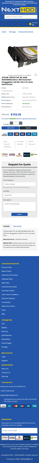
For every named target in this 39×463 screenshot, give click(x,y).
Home (4, 32)
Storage (12, 32)
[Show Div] (10, 24)
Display (4, 327)
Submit (19, 214)
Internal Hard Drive (25, 32)
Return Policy (6, 271)
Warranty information (10, 275)
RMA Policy (6, 283)
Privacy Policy (7, 267)
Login (4, 357)
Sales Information (8, 306)
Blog (3, 314)
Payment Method (8, 298)
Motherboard (6, 335)
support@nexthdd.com (9, 395)
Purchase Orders (8, 291)
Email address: (8, 180)
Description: (7, 200)
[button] (34, 24)
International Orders (9, 287)
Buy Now (28, 128)
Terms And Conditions (10, 294)
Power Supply (7, 343)
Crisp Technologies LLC (24, 459)
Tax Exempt (6, 302)
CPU (3, 324)
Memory (5, 331)
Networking (6, 339)
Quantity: (6, 191)
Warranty (17, 226)
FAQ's (4, 310)
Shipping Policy (7, 279)
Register (5, 360)
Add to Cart (11, 128)
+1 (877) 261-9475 (7, 391)
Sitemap (5, 376)
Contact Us (6, 372)
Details (6, 226)
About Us (5, 369)
